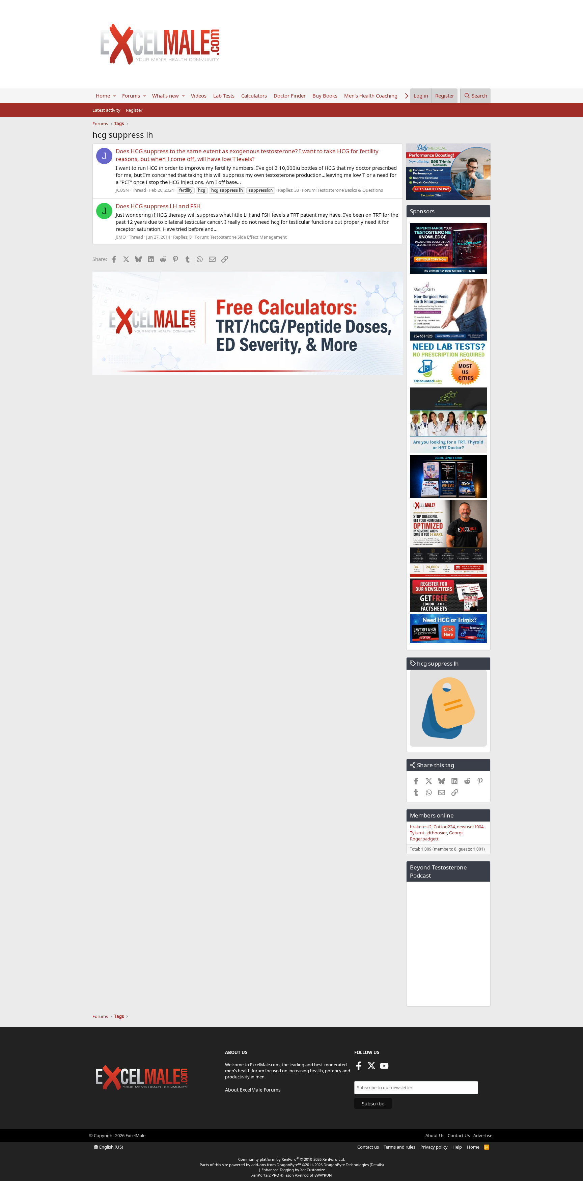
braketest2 (421, 827)
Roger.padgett (424, 839)
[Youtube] (384, 1068)
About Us (434, 1135)
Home (103, 95)
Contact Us (459, 1135)
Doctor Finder (290, 95)
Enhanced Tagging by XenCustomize (293, 1169)
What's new (165, 95)
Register (134, 110)
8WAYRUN (323, 1175)
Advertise (482, 1135)
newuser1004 (470, 827)
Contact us (368, 1147)
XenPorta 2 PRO (265, 1175)
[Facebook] (358, 1068)
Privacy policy (434, 1147)
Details (377, 1164)
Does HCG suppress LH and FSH (158, 206)
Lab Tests (223, 95)
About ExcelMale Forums (253, 1089)
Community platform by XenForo (291, 1159)
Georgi (456, 833)
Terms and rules (399, 1147)
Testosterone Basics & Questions (350, 190)
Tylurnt (417, 833)
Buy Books (324, 95)
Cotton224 (444, 827)
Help (457, 1147)
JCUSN (122, 190)
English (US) (110, 1147)
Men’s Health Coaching (370, 95)
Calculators (254, 95)
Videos (198, 95)
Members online (432, 815)
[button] (114, 95)
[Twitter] (371, 1068)
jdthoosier (436, 833)
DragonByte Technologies (346, 1164)
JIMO (121, 237)
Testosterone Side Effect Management (248, 237)
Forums (131, 95)
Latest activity (106, 110)
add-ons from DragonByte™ (276, 1164)
